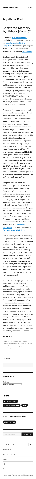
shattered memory (14, 346)
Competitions (8, 444)
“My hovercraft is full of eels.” (15, 230)
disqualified (23, 343)
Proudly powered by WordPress (23, 475)
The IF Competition (11, 405)
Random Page (9, 422)
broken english (14, 343)
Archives (6, 382)
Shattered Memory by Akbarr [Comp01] (17, 29)
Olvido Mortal (27, 51)
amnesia (5, 343)
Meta (5, 459)
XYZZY (5, 469)
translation (6, 348)
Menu (30, 7)
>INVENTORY (11, 7)
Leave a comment (17, 348)
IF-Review (7, 449)
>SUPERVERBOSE (10, 401)
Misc (4, 464)
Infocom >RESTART (10, 454)
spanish (23, 346)
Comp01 (18, 341)
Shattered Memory (19, 37)
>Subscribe (27, 434)
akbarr (25, 341)
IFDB (24, 405)
